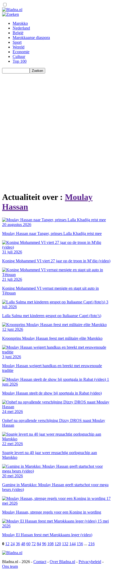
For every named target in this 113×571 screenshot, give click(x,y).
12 (7, 544)
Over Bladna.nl (62, 561)
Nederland (21, 28)
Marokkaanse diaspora (31, 37)
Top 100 (20, 61)
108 (50, 544)
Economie (21, 52)
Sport (17, 42)
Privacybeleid (90, 561)
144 (72, 544)
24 (13, 544)
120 (58, 544)
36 (18, 544)
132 (65, 544)
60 (28, 544)
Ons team (10, 566)
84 (39, 544)
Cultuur (19, 56)
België (18, 33)
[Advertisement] (56, 130)
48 (23, 544)
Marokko (20, 23)
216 (91, 544)
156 (80, 544)
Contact (39, 561)
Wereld (18, 47)
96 (44, 544)
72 (34, 544)
